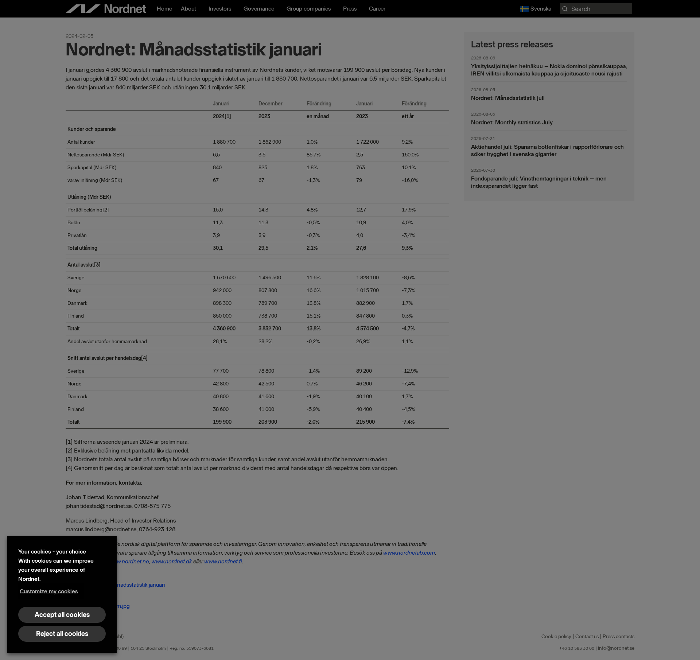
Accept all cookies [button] (62, 615)
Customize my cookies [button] (49, 591)
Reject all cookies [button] (62, 634)
